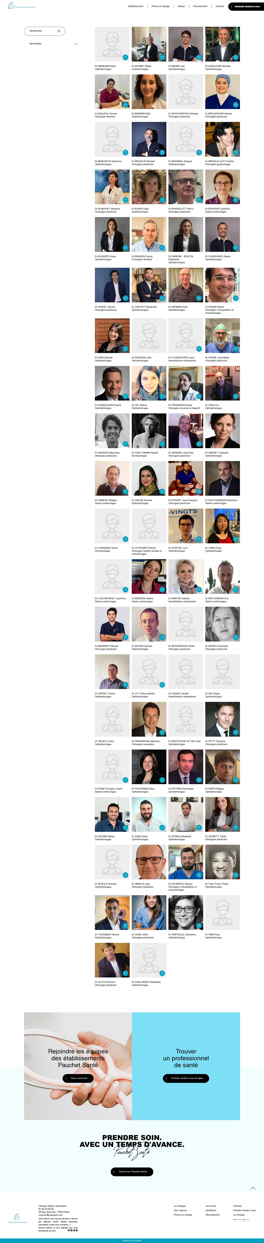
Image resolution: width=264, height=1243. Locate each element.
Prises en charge (161, 6)
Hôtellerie (211, 1210)
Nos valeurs (180, 1210)
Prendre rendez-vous (244, 1210)
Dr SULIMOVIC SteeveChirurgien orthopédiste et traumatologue (182, 887)
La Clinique (180, 1206)
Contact (220, 6)
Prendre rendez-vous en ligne (187, 1078)
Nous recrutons (79, 1078)
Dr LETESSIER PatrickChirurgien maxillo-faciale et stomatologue (147, 551)
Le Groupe (239, 1215)
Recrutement (200, 6)
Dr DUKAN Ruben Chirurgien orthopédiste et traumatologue (219, 310)
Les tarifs (211, 1206)
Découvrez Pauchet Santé (133, 1172)
